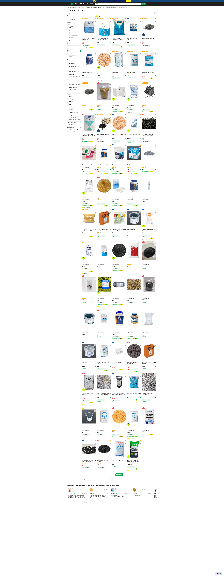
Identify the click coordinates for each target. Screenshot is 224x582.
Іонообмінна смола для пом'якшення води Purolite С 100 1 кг (104, 104)
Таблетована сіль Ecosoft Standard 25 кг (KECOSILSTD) (133, 72)
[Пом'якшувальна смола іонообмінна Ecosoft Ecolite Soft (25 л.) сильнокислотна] (134, 416)
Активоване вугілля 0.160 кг (132, 229)
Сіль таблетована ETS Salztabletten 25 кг (148, 428)
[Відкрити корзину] (155, 4)
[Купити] (95, 43)
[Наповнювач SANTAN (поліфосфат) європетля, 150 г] (119, 218)
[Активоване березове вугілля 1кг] (149, 91)
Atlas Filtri (71, 30)
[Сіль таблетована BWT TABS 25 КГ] (134, 123)
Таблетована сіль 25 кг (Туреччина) (134, 393)
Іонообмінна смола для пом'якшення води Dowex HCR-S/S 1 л (104, 198)
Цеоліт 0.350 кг (85, 362)
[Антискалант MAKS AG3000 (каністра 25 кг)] (104, 284)
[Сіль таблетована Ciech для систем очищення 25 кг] (89, 27)
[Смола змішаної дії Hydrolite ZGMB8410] (89, 382)
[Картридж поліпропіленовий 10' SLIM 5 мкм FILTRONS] (149, 186)
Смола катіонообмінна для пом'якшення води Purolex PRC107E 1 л (119, 429)
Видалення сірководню (74, 66)
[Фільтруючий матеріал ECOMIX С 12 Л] (149, 218)
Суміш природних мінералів (75, 84)
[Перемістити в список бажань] (95, 19)
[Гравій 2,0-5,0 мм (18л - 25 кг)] (134, 284)
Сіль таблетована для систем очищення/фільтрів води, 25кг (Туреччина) (148, 72)
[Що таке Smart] (99, 16)
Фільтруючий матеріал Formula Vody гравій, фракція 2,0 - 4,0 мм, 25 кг (104, 394)
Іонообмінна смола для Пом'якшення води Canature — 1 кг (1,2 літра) (89, 230)
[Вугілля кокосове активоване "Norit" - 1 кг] (149, 284)
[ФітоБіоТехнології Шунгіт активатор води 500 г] (104, 218)
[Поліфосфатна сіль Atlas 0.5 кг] (119, 319)
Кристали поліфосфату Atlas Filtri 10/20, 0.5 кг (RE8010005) (88, 72)
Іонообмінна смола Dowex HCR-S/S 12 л (119, 135)
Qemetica (71, 37)
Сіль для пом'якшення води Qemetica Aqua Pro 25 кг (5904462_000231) (102, 39)
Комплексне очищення (74, 71)
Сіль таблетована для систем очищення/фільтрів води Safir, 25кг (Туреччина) (88, 135)
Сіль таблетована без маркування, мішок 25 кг (117, 39)
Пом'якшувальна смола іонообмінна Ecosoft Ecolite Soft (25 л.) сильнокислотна (134, 429)
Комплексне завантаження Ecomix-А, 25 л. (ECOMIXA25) (89, 262)
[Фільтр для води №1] (119, 284)
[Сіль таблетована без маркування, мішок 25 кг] (119, 27)
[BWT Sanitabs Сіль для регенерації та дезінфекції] (134, 91)
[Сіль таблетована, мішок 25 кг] (149, 319)
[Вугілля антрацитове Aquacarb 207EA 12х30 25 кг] (119, 250)
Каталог (91, 3)
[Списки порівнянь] (152, 4)
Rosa (70, 42)
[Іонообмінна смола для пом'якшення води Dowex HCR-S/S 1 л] (104, 186)
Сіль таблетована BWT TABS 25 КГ (133, 134)
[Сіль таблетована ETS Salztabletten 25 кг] (149, 416)
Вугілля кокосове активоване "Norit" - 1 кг (148, 296)
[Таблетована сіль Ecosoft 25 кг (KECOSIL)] (134, 27)
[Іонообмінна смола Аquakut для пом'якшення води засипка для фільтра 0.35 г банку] (134, 319)
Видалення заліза (73, 63)
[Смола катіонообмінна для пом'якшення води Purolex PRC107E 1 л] (119, 416)
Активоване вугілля (73, 81)
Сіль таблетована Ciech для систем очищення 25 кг (88, 39)
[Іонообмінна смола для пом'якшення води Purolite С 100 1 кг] (104, 91)
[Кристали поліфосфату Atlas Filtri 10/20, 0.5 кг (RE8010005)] (89, 60)
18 (126, 479)
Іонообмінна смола (73, 89)
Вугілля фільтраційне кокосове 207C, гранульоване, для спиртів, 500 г (118, 394)
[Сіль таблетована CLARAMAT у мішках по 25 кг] (119, 60)
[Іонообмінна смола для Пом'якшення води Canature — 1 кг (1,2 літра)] (89, 218)
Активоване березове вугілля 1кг (103, 134)
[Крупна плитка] (153, 13)
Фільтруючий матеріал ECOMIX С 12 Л (149, 230)
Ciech (70, 27)
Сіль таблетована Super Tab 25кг (118, 460)
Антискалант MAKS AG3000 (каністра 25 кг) (102, 296)
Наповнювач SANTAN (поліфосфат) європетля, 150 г (119, 230)
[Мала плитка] (155, 13)
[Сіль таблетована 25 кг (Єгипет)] (134, 250)
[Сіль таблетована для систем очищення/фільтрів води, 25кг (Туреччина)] (149, 60)
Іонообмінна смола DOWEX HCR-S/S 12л (104, 72)
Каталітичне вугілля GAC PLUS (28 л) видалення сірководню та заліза (133, 461)
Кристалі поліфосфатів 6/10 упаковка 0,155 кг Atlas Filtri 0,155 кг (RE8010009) (104, 165)
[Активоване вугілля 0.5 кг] (89, 416)
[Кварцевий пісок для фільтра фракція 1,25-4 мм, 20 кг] (149, 153)
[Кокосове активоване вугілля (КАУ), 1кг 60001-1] (104, 449)
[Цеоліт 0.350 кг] (89, 351)
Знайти (143, 3)
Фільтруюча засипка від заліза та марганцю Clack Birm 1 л (133, 363)
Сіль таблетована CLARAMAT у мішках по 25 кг (118, 72)
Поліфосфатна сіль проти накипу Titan (118, 165)
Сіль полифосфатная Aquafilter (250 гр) (119, 198)
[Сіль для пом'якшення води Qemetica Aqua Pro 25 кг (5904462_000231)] (104, 27)
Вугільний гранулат (73, 82)
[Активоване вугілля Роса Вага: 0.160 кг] (89, 319)
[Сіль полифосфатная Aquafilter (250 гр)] (119, 186)
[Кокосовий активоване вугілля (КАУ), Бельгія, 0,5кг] (149, 250)
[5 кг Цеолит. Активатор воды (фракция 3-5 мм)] (149, 382)
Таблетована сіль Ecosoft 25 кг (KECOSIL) (133, 39)
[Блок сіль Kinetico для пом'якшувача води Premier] (119, 91)
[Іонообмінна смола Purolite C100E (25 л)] (104, 416)
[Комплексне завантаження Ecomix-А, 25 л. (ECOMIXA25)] (89, 250)
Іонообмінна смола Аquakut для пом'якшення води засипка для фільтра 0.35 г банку (133, 331)
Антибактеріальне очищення (74, 61)
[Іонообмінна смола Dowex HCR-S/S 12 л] (119, 123)
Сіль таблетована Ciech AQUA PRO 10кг (103, 262)
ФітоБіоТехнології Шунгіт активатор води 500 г (104, 230)
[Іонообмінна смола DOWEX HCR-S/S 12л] (104, 60)
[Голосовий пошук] (140, 4)
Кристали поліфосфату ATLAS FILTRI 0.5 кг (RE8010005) (133, 198)
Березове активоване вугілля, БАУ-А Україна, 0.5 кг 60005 (89, 461)
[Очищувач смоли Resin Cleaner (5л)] (89, 284)
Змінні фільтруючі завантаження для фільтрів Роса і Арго (134, 165)
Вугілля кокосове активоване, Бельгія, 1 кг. (88, 104)
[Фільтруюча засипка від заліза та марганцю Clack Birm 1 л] (134, 351)
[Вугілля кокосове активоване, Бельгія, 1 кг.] (89, 91)
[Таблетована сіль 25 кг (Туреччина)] (134, 382)
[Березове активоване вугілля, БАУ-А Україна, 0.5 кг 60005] (89, 449)
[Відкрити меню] (68, 4)
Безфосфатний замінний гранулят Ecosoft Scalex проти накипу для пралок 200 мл (88, 165)
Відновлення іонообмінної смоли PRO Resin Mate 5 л (103, 331)
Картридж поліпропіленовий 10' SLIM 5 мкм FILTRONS (148, 198)
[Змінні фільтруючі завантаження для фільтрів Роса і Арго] (134, 153)
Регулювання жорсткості (74, 76)
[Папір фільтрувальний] (119, 351)
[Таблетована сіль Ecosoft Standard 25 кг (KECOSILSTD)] (134, 60)
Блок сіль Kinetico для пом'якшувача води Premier (119, 104)
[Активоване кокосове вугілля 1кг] (149, 27)
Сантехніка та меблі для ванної (84, 7)
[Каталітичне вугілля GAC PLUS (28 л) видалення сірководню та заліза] (134, 449)
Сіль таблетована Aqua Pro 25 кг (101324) (103, 363)
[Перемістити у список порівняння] (95, 21)
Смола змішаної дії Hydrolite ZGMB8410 (87, 394)
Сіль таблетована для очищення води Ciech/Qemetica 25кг (122, 489)
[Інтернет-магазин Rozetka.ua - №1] (77, 4)
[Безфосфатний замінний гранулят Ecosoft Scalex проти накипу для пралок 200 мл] (89, 153)
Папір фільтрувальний (116, 362)
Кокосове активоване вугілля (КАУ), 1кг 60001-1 (104, 461)
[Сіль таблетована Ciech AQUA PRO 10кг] (104, 250)
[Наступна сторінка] (154, 480)
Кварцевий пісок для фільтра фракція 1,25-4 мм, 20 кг (147, 165)
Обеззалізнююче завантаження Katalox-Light (88, 198)
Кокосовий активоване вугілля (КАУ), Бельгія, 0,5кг (148, 262)
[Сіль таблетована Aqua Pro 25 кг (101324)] (104, 351)
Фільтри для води (93, 7)
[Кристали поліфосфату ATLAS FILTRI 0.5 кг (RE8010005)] (134, 186)
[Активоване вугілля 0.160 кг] (134, 218)
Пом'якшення (72, 74)
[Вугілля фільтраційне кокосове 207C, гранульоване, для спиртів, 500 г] (119, 382)
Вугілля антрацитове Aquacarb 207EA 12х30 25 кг (118, 262)
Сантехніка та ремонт (73, 7)
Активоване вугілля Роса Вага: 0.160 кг (89, 331)
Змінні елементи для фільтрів (103, 7)
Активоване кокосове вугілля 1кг (148, 38)
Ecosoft (71, 32)
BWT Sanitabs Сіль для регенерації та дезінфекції (133, 104)
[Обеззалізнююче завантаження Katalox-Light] (89, 186)
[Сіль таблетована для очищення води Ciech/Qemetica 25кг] (112, 490)
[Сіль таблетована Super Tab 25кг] (119, 449)
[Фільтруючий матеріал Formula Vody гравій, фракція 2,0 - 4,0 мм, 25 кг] (104, 382)
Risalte (70, 40)
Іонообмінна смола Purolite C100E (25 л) (103, 428)
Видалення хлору (73, 68)
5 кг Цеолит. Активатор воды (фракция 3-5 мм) (147, 394)
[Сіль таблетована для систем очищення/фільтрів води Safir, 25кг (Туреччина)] (89, 123)
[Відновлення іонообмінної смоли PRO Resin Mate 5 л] (104, 319)
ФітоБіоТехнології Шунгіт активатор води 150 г (149, 363)
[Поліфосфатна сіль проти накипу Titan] (119, 153)
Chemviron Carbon (73, 35)
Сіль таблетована (73, 87)
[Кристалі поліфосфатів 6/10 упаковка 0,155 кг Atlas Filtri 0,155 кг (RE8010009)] (104, 153)
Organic (71, 29)
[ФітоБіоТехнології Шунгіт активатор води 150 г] (149, 351)
